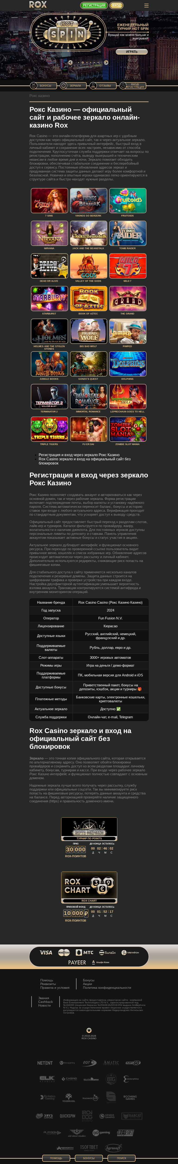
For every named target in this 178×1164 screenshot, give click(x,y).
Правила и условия (55, 987)
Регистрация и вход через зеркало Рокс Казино (79, 455)
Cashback (45, 1002)
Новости (44, 1005)
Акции (87, 984)
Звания (43, 998)
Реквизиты (48, 984)
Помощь (46, 980)
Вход (116, 5)
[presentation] (70, 62)
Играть (131, 51)
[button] (78, 62)
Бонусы (88, 980)
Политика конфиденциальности (107, 987)
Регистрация (94, 5)
